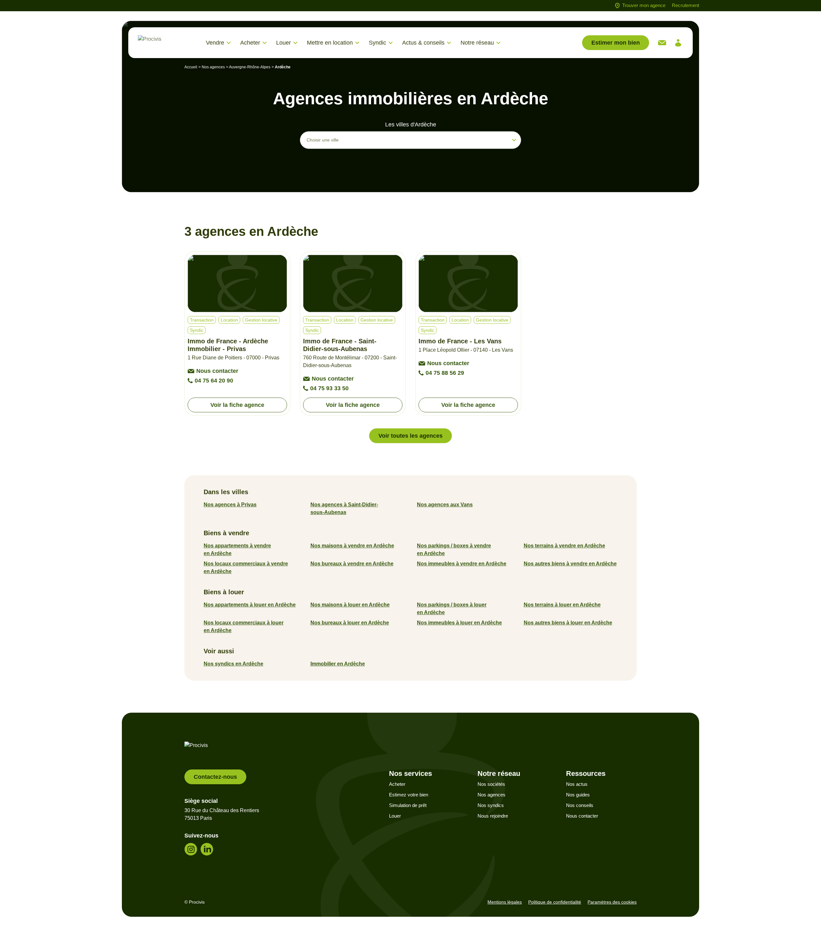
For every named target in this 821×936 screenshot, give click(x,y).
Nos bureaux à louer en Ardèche (349, 622)
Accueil (190, 67)
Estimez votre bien (408, 794)
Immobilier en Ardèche (337, 663)
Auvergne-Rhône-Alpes (249, 67)
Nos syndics (491, 805)
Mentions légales (504, 902)
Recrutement (685, 5)
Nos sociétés (491, 784)
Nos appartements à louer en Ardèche (250, 604)
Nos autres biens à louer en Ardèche (568, 622)
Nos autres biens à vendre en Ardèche (570, 563)
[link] (662, 43)
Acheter (397, 784)
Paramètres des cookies (612, 902)
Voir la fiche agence (237, 405)
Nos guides (578, 794)
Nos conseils (579, 805)
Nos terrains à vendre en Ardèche (564, 545)
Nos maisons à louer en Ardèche (350, 604)
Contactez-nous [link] (215, 777)
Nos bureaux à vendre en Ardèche (352, 563)
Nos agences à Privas (230, 504)
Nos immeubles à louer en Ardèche (459, 622)
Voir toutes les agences (410, 436)
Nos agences (213, 67)
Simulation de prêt (408, 805)
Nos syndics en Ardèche (233, 663)
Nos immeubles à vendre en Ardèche (461, 563)
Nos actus (577, 784)
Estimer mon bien (615, 42)
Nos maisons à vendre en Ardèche (352, 545)
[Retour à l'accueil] (167, 42)
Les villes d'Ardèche (410, 124)
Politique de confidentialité (554, 902)
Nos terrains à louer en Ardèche (562, 604)
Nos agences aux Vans (445, 504)
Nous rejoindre (493, 816)
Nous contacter (582, 816)
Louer (395, 816)
